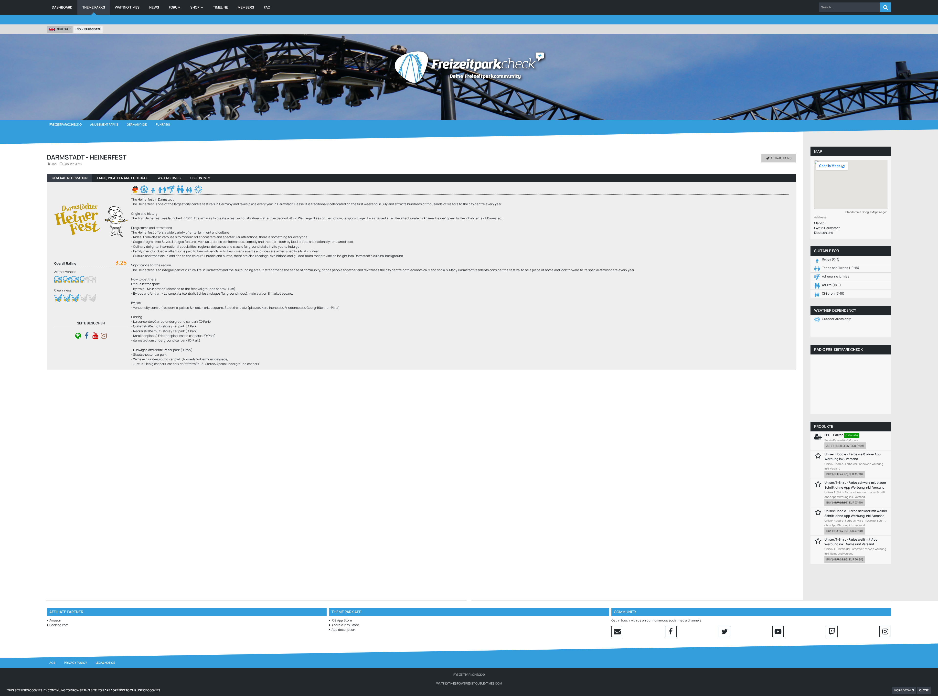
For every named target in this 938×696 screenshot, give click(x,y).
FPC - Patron (833, 435)
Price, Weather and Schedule (122, 178)
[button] (849, 7)
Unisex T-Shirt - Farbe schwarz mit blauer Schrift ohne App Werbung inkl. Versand (855, 484)
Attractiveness (65, 271)
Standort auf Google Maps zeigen (866, 212)
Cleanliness (63, 290)
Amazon (55, 620)
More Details (904, 690)
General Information (69, 178)
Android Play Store (345, 625)
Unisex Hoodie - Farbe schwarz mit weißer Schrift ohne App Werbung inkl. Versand (855, 513)
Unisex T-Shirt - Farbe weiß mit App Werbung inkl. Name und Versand (850, 541)
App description (343, 629)
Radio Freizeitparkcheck (838, 349)
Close (924, 690)
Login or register (88, 29)
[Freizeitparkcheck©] (469, 67)
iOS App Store (341, 620)
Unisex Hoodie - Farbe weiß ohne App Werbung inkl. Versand (852, 456)
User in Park (200, 178)
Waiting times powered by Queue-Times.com (469, 683)
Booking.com (58, 625)
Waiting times (169, 178)
